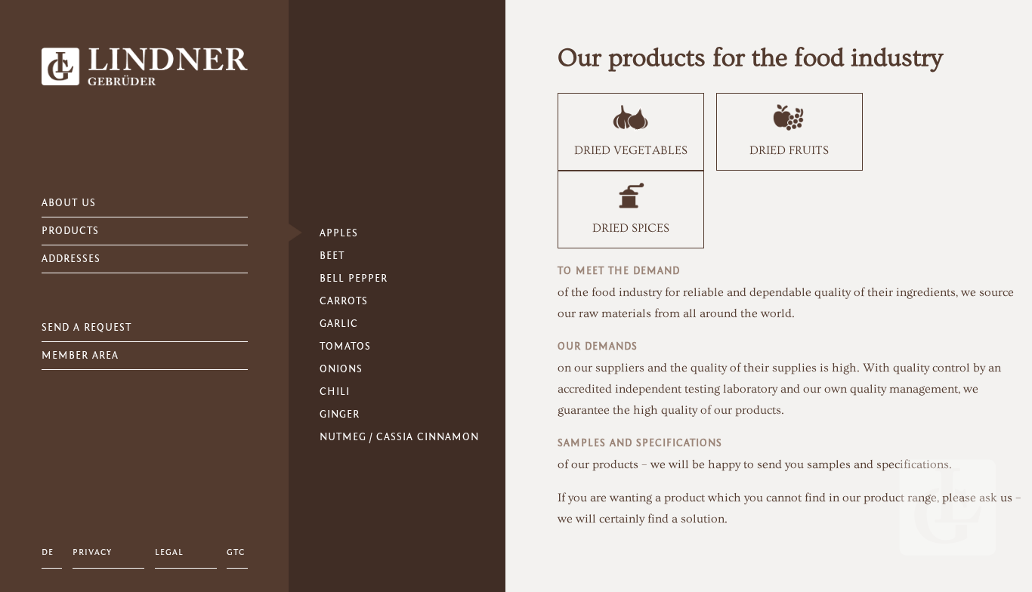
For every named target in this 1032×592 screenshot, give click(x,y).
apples (339, 233)
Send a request (86, 328)
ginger (340, 415)
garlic (339, 324)
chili (335, 392)
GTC (236, 552)
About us (69, 203)
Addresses (71, 259)
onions (341, 369)
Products (70, 231)
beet (332, 256)
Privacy (92, 552)
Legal (169, 552)
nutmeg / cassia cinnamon (399, 437)
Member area (80, 356)
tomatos (345, 347)
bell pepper (354, 279)
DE (48, 552)
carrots (344, 301)
